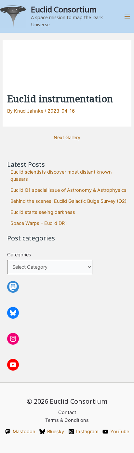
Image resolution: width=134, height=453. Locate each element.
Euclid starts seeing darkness (42, 212)
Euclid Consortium (64, 9)
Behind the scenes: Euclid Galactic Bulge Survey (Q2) (68, 201)
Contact (67, 412)
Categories (19, 255)
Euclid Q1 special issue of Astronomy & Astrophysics (68, 190)
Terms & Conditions (67, 420)
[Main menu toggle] (127, 16)
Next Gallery (67, 137)
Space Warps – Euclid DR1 (38, 223)
